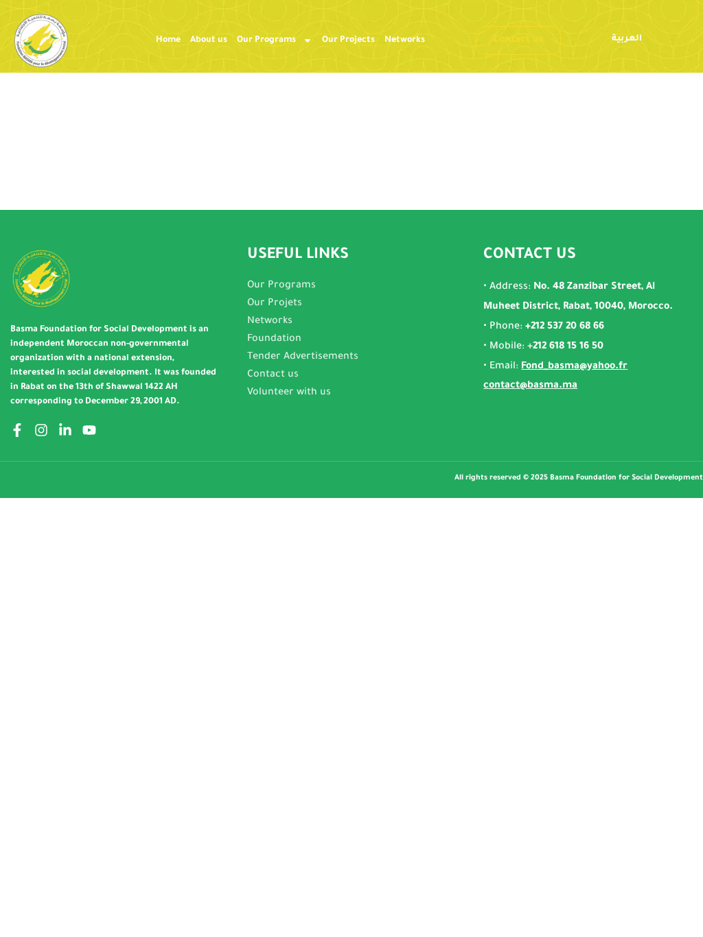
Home (168, 40)
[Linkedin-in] (65, 430)
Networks (404, 40)
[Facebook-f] (17, 430)
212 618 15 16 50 (568, 347)
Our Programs (266, 40)
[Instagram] (41, 430)
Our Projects (348, 40)
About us (208, 40)
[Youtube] (89, 430)
